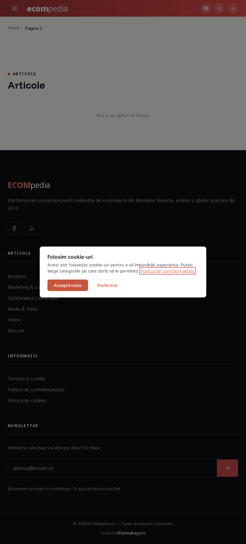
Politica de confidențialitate (168, 270)
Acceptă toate (68, 285)
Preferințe (107, 285)
